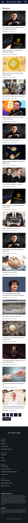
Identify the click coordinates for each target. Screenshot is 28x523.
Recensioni (3, 454)
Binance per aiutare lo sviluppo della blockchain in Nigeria (11, 51)
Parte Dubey (6, 31)
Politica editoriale (5, 446)
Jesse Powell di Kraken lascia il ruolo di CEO (13, 96)
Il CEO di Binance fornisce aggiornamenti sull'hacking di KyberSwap (13, 28)
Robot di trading (4, 466)
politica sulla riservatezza (6, 483)
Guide (2, 457)
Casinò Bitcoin (4, 474)
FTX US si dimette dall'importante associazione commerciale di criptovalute (13, 294)
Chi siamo (3, 440)
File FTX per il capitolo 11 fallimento (11, 316)
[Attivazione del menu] (3, 2)
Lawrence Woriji (7, 54)
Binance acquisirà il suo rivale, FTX (11, 228)
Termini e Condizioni (5, 480)
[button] (26, 2)
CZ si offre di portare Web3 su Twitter (12, 184)
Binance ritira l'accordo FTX (9, 272)
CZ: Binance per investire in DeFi (10, 140)
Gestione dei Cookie (5, 485)
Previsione (3, 460)
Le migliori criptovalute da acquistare (9, 471)
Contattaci (3, 443)
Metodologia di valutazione (7, 449)
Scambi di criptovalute (6, 469)
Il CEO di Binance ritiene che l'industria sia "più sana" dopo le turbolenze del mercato (13, 407)
